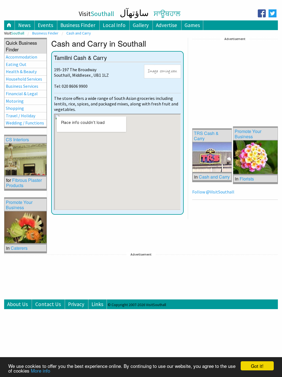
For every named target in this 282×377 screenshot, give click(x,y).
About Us (17, 304)
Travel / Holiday (20, 115)
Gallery (141, 25)
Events (45, 25)
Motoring (15, 101)
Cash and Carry (78, 33)
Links (97, 304)
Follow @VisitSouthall (213, 192)
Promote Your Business (248, 134)
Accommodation (21, 57)
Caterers (19, 248)
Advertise (166, 25)
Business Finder (77, 25)
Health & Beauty (21, 71)
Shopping (15, 108)
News (24, 25)
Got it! (257, 365)
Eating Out (16, 64)
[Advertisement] (233, 77)
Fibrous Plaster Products (24, 183)
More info (40, 370)
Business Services (22, 86)
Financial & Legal (22, 93)
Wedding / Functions (25, 123)
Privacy (76, 304)
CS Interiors (17, 139)
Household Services (24, 79)
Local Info (114, 25)
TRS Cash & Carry (206, 136)
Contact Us (48, 304)
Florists (247, 179)
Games (192, 25)
